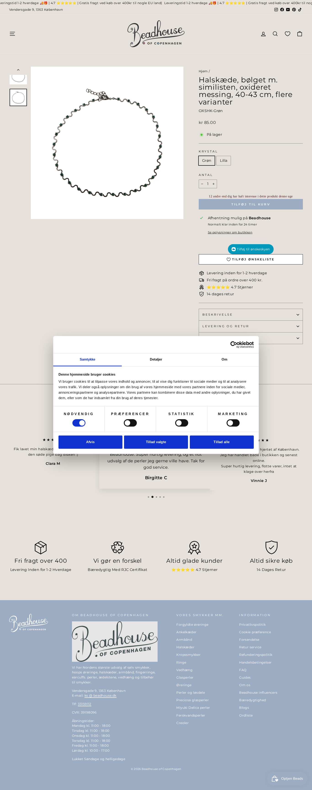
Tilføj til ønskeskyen (253, 249)
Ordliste (246, 715)
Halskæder (185, 647)
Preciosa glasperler (192, 700)
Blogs (244, 707)
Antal (206, 175)
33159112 (84, 704)
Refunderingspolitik (255, 655)
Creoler (182, 723)
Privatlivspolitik (252, 624)
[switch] (130, 423)
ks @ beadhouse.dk (100, 695)
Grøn (207, 160)
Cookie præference (255, 632)
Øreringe (183, 685)
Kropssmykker (188, 655)
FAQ (242, 670)
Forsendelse (249, 639)
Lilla (223, 160)
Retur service (250, 647)
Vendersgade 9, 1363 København (36, 9)
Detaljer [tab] (156, 359)
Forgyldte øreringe (192, 624)
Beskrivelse (217, 314)
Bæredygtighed (252, 700)
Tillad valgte (156, 442)
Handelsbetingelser (255, 662)
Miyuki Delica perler (193, 707)
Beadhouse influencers (258, 692)
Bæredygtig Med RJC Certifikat (117, 570)
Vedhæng (184, 670)
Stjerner (209, 570)
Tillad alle (222, 442)
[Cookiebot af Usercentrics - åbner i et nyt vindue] (234, 344)
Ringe (181, 662)
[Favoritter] (287, 33)
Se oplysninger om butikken (230, 232)
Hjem (203, 71)
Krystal (208, 151)
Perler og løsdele (190, 692)
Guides (245, 677)
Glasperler (184, 677)
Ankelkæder (186, 632)
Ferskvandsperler (190, 715)
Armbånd (184, 639)
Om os (244, 685)
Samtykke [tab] (87, 359)
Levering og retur (225, 326)
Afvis (90, 442)
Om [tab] (224, 359)
